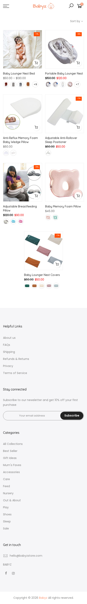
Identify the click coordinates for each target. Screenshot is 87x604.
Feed (6, 486)
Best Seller (10, 451)
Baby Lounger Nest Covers (42, 275)
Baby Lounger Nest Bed (19, 73)
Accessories (11, 472)
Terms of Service (15, 373)
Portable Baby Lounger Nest (64, 73)
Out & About (12, 500)
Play (6, 507)
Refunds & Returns (16, 359)
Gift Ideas (10, 458)
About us (9, 338)
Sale (6, 528)
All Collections (13, 444)
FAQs (6, 345)
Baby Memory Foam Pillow (63, 206)
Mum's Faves (12, 465)
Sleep (7, 521)
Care (6, 479)
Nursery (8, 493)
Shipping (9, 352)
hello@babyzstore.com (26, 556)
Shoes (7, 514)
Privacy (8, 366)
